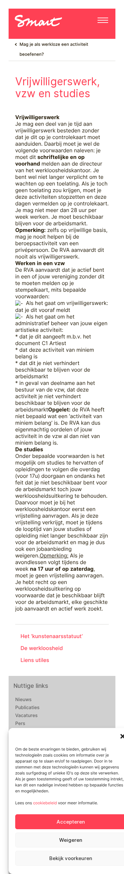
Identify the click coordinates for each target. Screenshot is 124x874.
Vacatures (26, 715)
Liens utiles (35, 660)
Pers (20, 723)
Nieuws (23, 699)
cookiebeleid (45, 802)
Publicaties (27, 707)
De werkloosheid (42, 648)
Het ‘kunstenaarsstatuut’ (52, 636)
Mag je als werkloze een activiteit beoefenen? (54, 49)
